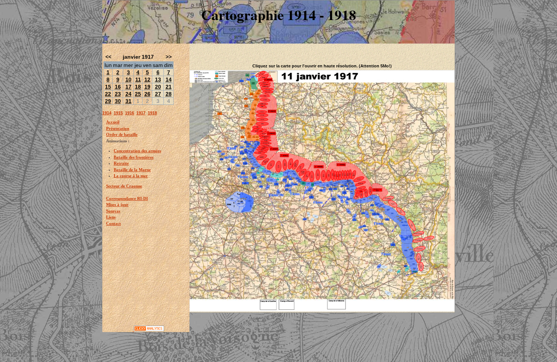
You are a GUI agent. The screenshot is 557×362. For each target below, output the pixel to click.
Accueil (112, 122)
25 (138, 94)
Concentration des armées (137, 150)
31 (128, 101)
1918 (152, 113)
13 (158, 79)
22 (108, 94)
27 (158, 94)
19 (147, 87)
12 (147, 79)
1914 (106, 113)
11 (138, 79)
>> (169, 57)
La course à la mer (131, 175)
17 (128, 87)
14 (169, 79)
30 (118, 101)
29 (108, 101)
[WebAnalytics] (118, 330)
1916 (129, 113)
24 (128, 94)
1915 (118, 113)
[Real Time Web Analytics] (149, 330)
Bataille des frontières (133, 157)
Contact (113, 223)
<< (108, 57)
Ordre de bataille (122, 134)
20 (158, 87)
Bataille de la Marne (132, 169)
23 (118, 94)
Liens (111, 217)
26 (147, 94)
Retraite (121, 163)
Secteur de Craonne (124, 186)
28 (169, 94)
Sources (113, 211)
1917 (141, 113)
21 (169, 87)
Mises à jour (117, 204)
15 (108, 87)
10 (128, 79)
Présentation (117, 128)
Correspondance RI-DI (127, 198)
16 (118, 87)
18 (138, 87)
